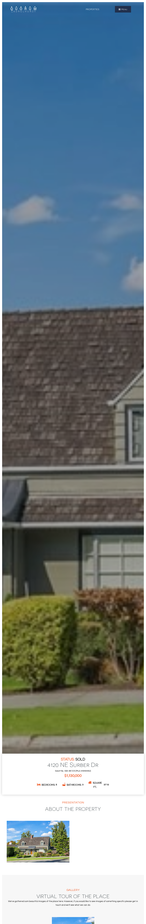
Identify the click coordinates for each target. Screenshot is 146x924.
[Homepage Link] (23, 9)
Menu (124, 9)
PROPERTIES (92, 9)
